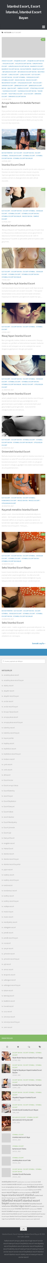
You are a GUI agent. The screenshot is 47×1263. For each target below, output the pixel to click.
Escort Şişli (7, 833)
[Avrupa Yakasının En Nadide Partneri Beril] (23, 47)
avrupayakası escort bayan (18, 66)
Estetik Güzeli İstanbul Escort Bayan (25, 1110)
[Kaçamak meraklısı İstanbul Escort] (23, 484)
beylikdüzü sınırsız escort (21, 1190)
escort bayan (7, 77)
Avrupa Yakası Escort (11, 712)
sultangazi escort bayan (27, 91)
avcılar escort (8, 64)
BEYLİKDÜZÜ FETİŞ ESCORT (22, 1120)
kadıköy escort (9, 875)
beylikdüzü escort (10, 72)
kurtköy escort (9, 896)
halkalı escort (9, 1240)
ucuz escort (28, 94)
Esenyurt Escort (9, 838)
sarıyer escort (7, 85)
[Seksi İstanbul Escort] (23, 597)
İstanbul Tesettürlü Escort (29, 1216)
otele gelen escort (18, 1211)
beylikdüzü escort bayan (27, 72)
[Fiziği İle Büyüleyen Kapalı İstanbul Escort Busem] (6, 1068)
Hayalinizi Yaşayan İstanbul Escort (24, 1097)
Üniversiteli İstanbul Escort (16, 451)
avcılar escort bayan (23, 64)
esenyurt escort (14, 1243)
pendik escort (8, 933)
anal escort (34, 1182)
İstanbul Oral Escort (16, 1216)
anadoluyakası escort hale (21, 1160)
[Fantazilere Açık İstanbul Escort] (23, 258)
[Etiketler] (39, 1047)
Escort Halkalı (8, 812)
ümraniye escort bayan (17, 96)
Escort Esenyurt (9, 806)
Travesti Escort (26, 1214)
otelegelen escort (25, 83)
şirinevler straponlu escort (27, 1219)
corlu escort (13, 74)
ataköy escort (7, 61)
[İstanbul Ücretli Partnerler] (6, 1172)
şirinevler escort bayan (11, 959)
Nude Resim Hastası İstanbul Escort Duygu (27, 1058)
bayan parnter (25, 69)
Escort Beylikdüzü (10, 801)
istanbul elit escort (27, 1197)
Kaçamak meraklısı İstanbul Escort (20, 509)
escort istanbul (19, 77)
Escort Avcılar (8, 780)
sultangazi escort (9, 91)
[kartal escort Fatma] (6, 1149)
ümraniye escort (9, 1017)
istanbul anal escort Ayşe (21, 1137)
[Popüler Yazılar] (18, 1047)
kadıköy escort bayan (11, 880)
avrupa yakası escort (22, 1240)
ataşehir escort (20, 61)
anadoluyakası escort (11, 675)
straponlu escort (37, 88)
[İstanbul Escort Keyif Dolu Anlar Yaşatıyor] (6, 1083)
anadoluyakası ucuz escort (24, 1182)
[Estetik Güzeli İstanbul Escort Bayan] (6, 1108)
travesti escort (8, 1006)
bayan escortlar (23, 1187)
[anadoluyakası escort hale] (6, 1161)
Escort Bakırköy (9, 791)
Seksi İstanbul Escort (13, 622)
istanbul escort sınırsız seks (16, 225)
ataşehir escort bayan (35, 61)
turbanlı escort (35, 1214)
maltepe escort (9, 906)
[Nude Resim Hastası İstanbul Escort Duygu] (6, 1056)
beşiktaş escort (38, 69)
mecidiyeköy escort (9, 83)
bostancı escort (9, 759)
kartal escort (8, 885)
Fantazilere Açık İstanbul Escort (18, 283)
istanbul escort (8, 80)
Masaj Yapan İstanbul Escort (16, 335)
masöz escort (31, 80)
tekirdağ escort (9, 996)
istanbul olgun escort (21, 1206)
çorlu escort (25, 74)
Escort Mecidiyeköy (10, 822)
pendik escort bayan (11, 938)
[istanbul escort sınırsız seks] (23, 197)
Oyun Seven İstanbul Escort (16, 393)
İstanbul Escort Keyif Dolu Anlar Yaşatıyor (27, 1085)
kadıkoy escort (33, 1209)
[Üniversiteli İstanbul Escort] (23, 426)
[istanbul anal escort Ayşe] (6, 1138)
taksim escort (8, 990)
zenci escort (8, 1027)
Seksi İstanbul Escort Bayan (16, 567)
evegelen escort (33, 77)
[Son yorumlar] (29, 1047)
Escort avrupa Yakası (11, 785)
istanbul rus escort (37, 1206)
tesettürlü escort (15, 94)
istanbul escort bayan (30, 213)
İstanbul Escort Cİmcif (13, 164)
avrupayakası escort (11, 717)
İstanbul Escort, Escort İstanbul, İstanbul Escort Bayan (23, 12)
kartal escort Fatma (19, 1149)
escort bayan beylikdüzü (25, 1192)
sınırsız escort (23, 88)
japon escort (8, 869)
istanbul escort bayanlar (23, 158)
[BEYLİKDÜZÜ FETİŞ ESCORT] (6, 1123)
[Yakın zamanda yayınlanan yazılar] (7, 1047)
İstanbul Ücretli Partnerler (21, 1174)
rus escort (37, 83)
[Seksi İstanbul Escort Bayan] (23, 542)
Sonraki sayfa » (38, 643)
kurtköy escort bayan (11, 901)
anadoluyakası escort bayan (14, 680)
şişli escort (11, 88)
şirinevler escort (20, 85)
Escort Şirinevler (9, 827)
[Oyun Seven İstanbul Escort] (23, 365)
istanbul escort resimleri (19, 1203)
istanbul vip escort (22, 1209)
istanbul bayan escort (13, 1198)
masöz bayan (20, 80)
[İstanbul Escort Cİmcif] (23, 139)
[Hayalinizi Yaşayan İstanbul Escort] (6, 1095)
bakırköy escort (36, 66)
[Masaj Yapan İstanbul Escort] (23, 313)
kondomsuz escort (9, 500)
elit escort (36, 74)
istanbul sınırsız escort (8, 1209)
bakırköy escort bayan (10, 69)
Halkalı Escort (8, 848)
